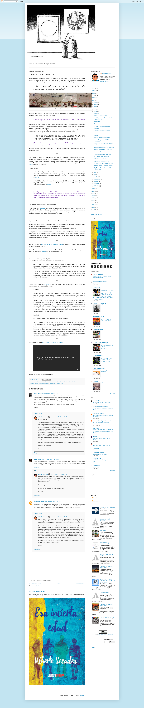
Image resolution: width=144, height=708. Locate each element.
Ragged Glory (96, 465)
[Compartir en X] (46, 380)
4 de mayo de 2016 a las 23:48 (59, 474)
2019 (93, 193)
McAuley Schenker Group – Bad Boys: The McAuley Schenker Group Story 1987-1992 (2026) (103, 431)
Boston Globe (45, 382)
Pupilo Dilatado (97, 444)
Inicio (58, 583)
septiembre (97, 179)
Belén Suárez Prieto (98, 452)
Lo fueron (103, 305)
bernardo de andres (39, 501)
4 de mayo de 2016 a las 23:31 (53, 501)
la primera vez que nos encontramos (52, 342)
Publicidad (58, 383)
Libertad (41, 383)
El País (50, 382)
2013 (93, 93)
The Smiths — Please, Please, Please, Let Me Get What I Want (107, 581)
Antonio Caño (38, 382)
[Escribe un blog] (44, 380)
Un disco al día (97, 458)
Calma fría (96, 128)
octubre (96, 181)
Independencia (71, 382)
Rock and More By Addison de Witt (102, 421)
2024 (93, 205)
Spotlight (42, 208)
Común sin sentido (98, 329)
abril (95, 109)
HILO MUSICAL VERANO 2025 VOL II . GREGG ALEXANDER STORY (107, 319)
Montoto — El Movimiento (100, 152)
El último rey (97, 124)
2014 (93, 95)
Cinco (95, 133)
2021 (93, 198)
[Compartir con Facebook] (48, 380)
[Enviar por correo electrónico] (42, 380)
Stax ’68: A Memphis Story (107, 617)
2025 (93, 207)
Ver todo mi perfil (104, 81)
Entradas (95, 498)
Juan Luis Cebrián (34, 383)
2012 (93, 91)
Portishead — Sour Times (100, 159)
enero (95, 102)
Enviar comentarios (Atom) (43, 586)
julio (95, 174)
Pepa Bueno (46, 383)
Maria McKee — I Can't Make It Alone (103, 163)
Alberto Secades (43, 417)
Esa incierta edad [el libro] (37, 591)
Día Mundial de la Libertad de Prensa (52, 244)
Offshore (96, 135)
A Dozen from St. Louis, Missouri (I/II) (106, 566)
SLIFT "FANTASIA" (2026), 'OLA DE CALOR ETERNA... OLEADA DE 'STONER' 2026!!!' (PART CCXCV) (103, 447)
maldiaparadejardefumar (99, 281)
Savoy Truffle (96, 401)
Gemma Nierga (56, 382)
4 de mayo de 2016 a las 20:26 (50, 459)
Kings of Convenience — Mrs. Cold (103, 149)
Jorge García (37, 393)
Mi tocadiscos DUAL (98, 316)
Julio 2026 (103, 331)
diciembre (96, 186)
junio (95, 172)
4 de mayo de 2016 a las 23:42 (59, 417)
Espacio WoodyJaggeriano (100, 342)
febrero (96, 104)
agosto (96, 177)
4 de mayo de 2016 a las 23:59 (59, 517)
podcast (46, 284)
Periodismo (52, 383)
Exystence (96, 428)
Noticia (44, 251)
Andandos (95, 381)
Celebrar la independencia (101, 115)
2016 (93, 100)
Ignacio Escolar (64, 382)
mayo (95, 111)
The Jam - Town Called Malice (102, 137)
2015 (93, 98)
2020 (93, 195)
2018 (93, 191)
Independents (79, 382)
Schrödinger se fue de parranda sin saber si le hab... (103, 118)
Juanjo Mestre (38, 459)
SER (62, 383)
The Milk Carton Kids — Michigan (102, 154)
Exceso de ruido (104, 592)
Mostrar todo (112, 393)
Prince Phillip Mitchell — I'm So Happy (104, 147)
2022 (93, 200)
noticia (31, 164)
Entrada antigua (80, 583)
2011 (93, 88)
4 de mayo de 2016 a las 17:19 (49, 393)
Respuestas (38, 413)
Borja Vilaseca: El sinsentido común (105, 543)
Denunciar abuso (96, 214)
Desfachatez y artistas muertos (102, 130)
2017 (93, 189)
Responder (37, 410)
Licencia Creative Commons (105, 634)
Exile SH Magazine (98, 274)
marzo (95, 106)
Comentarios (96, 501)
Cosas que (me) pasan (99, 368)
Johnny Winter (96, 467)
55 (93, 283)
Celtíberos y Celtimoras (99, 303)
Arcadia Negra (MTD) (98, 355)
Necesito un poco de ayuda (107, 507)
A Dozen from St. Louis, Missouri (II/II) (106, 604)
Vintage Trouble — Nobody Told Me (103, 165)
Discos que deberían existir (100, 406)
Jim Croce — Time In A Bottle (101, 156)
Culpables (96, 113)
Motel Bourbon (97, 437)
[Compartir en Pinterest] (50, 380)
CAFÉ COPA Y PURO (98, 413)
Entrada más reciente (35, 583)
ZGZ (102, 382)
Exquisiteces (96, 287)
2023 (93, 202)
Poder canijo (97, 121)
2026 (93, 209)
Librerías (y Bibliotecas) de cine (102, 126)
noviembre (97, 183)
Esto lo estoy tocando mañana (100, 454)
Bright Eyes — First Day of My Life (102, 161)
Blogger (82, 695)
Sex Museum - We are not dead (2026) (102, 402)
